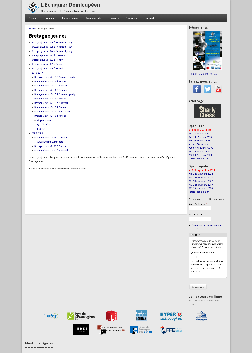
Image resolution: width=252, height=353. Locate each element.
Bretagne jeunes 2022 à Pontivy (47, 60)
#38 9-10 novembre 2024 (201, 148)
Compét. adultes (94, 18)
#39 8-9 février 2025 (199, 144)
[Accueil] (33, 12)
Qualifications (44, 124)
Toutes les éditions (199, 158)
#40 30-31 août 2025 (199, 140)
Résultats (41, 129)
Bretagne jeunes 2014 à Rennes (50, 98)
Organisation (44, 120)
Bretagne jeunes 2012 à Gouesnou (51, 107)
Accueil (32, 18)
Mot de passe (196, 214)
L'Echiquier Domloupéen (70, 5)
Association (132, 18)
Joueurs (115, 18)
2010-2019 (37, 72)
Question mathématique (204, 252)
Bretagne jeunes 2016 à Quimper (51, 90)
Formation (49, 18)
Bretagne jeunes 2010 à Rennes (50, 116)
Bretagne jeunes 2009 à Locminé (50, 137)
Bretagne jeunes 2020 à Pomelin (48, 68)
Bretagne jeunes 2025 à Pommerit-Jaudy (52, 47)
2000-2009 (37, 133)
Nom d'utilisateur (198, 204)
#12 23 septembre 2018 (201, 188)
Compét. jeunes (70, 18)
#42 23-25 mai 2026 (199, 133)
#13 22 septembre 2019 (201, 185)
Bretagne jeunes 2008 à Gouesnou (51, 146)
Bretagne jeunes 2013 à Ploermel (51, 103)
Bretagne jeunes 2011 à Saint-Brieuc (52, 111)
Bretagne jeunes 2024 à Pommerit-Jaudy (52, 51)
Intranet (150, 18)
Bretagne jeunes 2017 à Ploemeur (51, 85)
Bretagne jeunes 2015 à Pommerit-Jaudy (54, 94)
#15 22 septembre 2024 (201, 174)
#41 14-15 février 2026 (200, 137)
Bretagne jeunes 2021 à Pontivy (47, 64)
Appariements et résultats (50, 142)
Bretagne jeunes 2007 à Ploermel (51, 150)
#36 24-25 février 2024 (200, 155)
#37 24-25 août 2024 (199, 151)
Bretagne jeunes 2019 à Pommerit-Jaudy (54, 77)
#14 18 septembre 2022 (201, 181)
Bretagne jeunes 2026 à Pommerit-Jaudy (52, 42)
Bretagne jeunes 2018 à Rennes (50, 81)
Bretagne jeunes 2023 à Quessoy (48, 55)
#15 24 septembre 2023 (201, 177)
